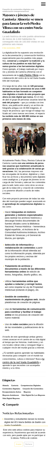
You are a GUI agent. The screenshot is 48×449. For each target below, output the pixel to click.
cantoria (14, 385)
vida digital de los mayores (33, 395)
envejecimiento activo (11, 392)
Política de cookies (28, 438)
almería (5, 385)
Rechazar (28, 444)
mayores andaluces (10, 395)
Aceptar (18, 444)
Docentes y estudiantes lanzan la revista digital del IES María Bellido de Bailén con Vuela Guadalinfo (24, 422)
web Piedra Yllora (28, 75)
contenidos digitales (11, 389)
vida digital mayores (11, 398)
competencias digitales (31, 385)
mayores (27, 392)
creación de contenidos (33, 389)
